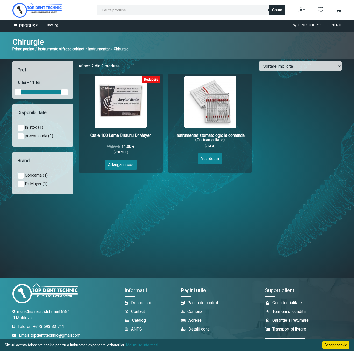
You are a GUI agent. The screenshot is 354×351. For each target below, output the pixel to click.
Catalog (52, 25)
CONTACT (334, 25)
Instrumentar (99, 49)
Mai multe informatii (142, 345)
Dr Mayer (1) (35, 183)
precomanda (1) (38, 135)
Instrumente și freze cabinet (61, 49)
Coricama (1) (36, 175)
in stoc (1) (33, 127)
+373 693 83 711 (309, 25)
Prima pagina (23, 49)
